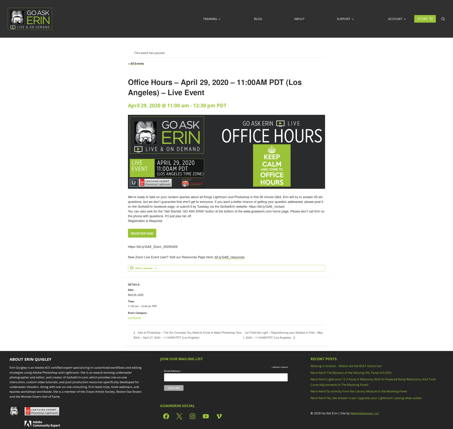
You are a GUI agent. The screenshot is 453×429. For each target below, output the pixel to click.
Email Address (173, 371)
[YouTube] (206, 416)
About (299, 19)
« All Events (136, 63)
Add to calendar (144, 268)
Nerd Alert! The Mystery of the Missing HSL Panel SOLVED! (351, 373)
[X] (179, 416)
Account (394, 19)
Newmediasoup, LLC (365, 413)
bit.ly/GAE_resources (230, 257)
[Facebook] (166, 416)
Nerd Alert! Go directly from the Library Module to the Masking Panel (359, 391)
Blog (258, 19)
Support (343, 19)
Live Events (134, 317)
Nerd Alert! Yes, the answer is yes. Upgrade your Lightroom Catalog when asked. (366, 398)
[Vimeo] (219, 416)
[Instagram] (193, 416)
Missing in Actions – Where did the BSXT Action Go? (346, 366)
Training (210, 19)
